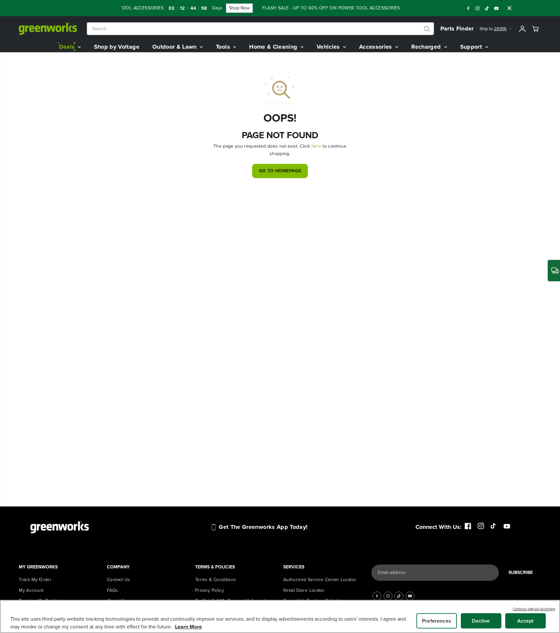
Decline (481, 621)
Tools (224, 47)
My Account (31, 590)
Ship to (493, 29)
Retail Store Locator (304, 590)
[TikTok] (487, 8)
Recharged (427, 47)
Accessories (376, 47)
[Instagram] (478, 8)
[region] (280, 616)
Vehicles (329, 47)
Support (472, 47)
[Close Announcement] (509, 8)
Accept (525, 621)
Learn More (188, 626)
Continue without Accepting (534, 609)
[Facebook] (468, 8)
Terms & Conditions (215, 579)
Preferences (436, 621)
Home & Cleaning (274, 47)
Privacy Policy (209, 590)
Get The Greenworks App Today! (263, 527)
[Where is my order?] (554, 270)
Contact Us (118, 579)
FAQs (112, 590)
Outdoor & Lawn (175, 47)
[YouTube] (496, 8)
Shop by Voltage (116, 47)
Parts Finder (457, 28)
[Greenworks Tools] (48, 28)
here (316, 146)
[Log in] (522, 29)
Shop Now (234, 8)
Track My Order (35, 579)
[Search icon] (427, 28)
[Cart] (535, 29)
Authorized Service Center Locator (319, 579)
